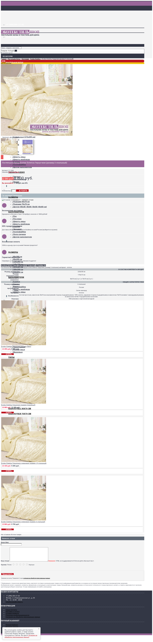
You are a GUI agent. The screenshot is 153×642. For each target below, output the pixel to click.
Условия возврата (12, 613)
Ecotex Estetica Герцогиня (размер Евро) (16, 346)
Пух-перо (17, 219)
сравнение (18, 196)
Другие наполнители (22, 167)
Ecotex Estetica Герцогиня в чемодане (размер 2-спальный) (23, 522)
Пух (15, 216)
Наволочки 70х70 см (19, 413)
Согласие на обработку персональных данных (23, 617)
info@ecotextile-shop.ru (14, 602)
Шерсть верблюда (21, 159)
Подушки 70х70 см (21, 204)
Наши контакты (11, 610)
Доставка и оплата (12, 611)
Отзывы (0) (41, 265)
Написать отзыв (27, 200)
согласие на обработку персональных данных (21, 636)
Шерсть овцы (19, 157)
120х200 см (18, 262)
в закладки (7, 196)
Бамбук (16, 282)
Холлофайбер (19, 165)
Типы (11, 357)
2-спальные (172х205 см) (24, 137)
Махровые (18, 352)
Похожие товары (26, 265)
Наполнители (16, 212)
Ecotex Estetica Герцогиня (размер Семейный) (18, 405)
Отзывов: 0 (16, 200)
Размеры (13, 197)
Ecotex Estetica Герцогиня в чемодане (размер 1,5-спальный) (23, 463)
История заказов (12, 627)
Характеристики (9, 265)
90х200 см (17, 259)
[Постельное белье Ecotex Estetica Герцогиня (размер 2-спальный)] (37, 135)
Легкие (16, 182)
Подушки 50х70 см (21, 202)
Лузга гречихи (19, 234)
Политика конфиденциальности (17, 615)
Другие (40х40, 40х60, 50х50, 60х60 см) (30, 207)
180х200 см (18, 270)
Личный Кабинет (12, 625)
